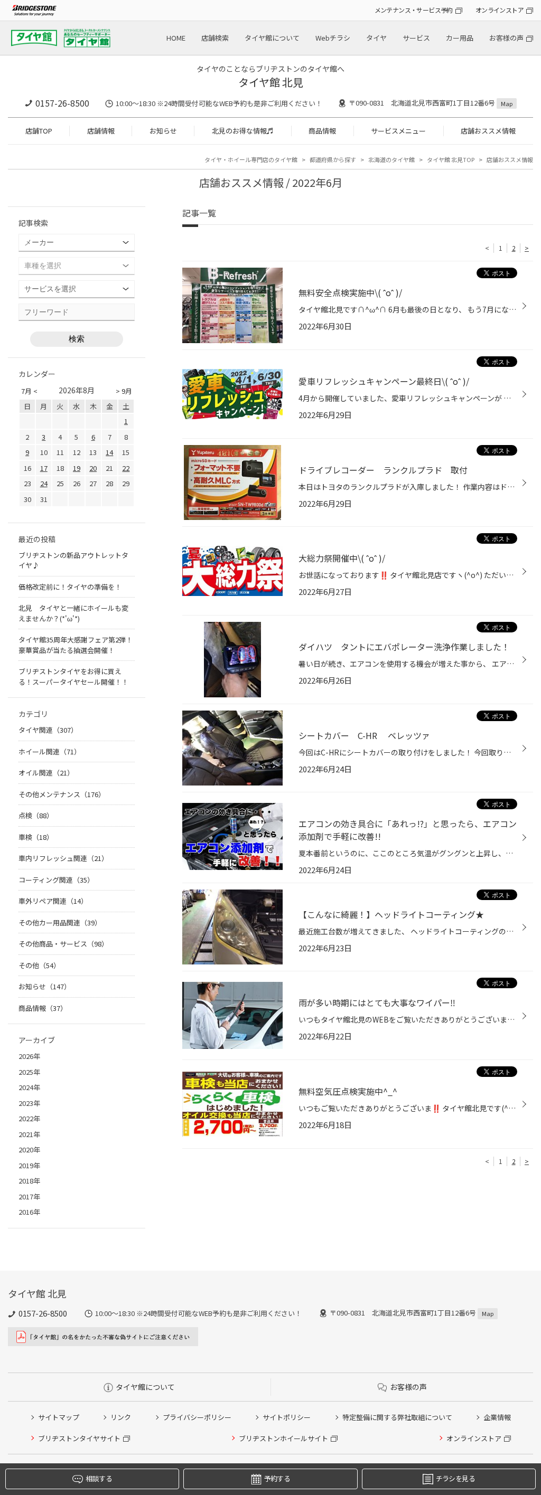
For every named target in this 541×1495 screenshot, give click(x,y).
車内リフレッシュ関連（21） (63, 858)
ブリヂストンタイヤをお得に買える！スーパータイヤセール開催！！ (73, 676)
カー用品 (459, 38)
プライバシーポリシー (197, 1417)
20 (93, 468)
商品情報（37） (42, 1008)
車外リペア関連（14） (53, 901)
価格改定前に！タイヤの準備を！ (70, 587)
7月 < (29, 391)
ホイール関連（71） (49, 751)
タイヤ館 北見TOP (450, 159)
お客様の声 (506, 38)
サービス (416, 38)
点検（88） (35, 815)
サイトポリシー (287, 1417)
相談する (98, 1478)
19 (76, 468)
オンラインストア (499, 9)
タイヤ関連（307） (48, 730)
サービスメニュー (398, 131)
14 (109, 452)
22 (125, 468)
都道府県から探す (333, 159)
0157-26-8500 (62, 103)
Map (506, 103)
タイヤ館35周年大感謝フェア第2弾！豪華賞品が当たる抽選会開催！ (75, 645)
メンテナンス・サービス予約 (414, 9)
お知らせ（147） (44, 986)
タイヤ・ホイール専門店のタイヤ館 (250, 159)
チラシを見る (455, 1478)
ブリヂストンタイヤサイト (79, 1438)
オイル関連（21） (46, 773)
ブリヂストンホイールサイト (283, 1438)
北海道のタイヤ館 (391, 159)
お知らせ (163, 131)
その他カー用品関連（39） (59, 922)
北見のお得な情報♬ (243, 131)
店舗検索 (215, 38)
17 (44, 468)
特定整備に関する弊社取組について (397, 1417)
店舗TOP (38, 131)
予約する (277, 1478)
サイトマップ (58, 1417)
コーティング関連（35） (56, 880)
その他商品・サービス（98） (63, 944)
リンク (120, 1417)
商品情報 (322, 131)
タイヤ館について (272, 38)
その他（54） (39, 965)
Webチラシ (332, 38)
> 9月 (124, 391)
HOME (175, 38)
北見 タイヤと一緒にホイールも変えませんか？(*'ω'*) (73, 613)
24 (44, 483)
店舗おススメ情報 (488, 131)
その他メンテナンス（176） (61, 794)
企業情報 (497, 1417)
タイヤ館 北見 (270, 82)
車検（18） (35, 837)
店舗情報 (101, 131)
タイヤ (376, 38)
